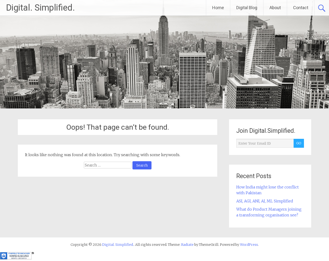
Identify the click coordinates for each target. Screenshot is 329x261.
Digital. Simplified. (40, 8)
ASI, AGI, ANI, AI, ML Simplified (264, 201)
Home (218, 7)
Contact (300, 7)
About (275, 7)
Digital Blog (246, 7)
